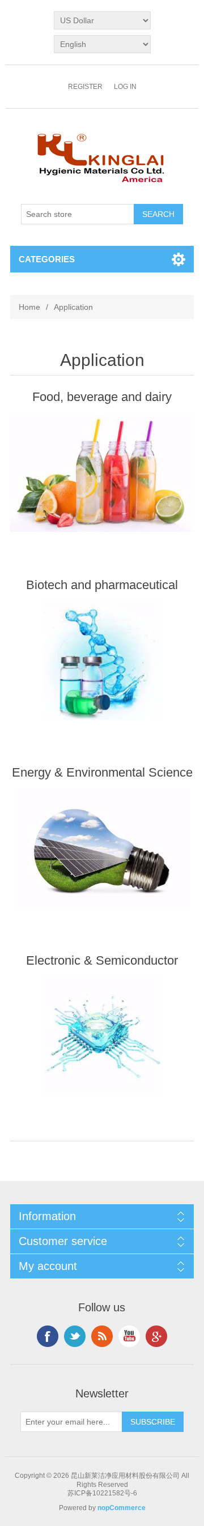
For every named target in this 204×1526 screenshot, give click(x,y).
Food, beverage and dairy (102, 397)
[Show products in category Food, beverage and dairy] (102, 472)
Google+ (156, 1336)
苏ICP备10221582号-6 (102, 1493)
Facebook (47, 1336)
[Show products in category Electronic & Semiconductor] (102, 1036)
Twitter (75, 1336)
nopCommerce (121, 1508)
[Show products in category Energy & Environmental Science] (102, 848)
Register (85, 87)
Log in (125, 87)
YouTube (129, 1336)
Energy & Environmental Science (102, 772)
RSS (102, 1336)
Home (29, 307)
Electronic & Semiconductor (102, 960)
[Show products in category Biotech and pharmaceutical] (102, 661)
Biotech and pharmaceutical (102, 585)
